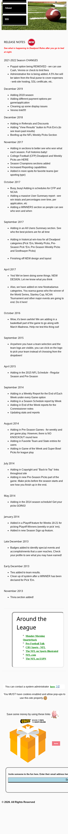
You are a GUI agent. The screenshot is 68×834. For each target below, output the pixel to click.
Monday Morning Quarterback (34, 638)
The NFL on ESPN (36, 658)
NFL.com (31, 655)
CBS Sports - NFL (36, 647)
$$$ (7, 19)
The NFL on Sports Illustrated (42, 651)
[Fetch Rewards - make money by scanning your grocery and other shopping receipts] (28, 743)
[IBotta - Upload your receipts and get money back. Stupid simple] (56, 743)
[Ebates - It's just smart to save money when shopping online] (33, 720)
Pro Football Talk (35, 643)
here (53, 686)
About (8, 8)
